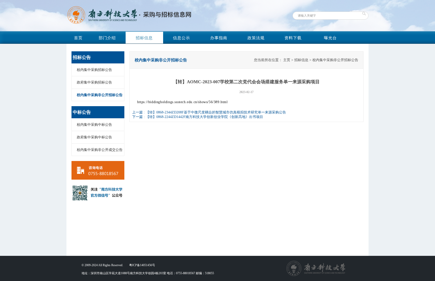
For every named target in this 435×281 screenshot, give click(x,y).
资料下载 (293, 38)
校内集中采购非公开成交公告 (100, 150)
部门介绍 (107, 38)
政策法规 (256, 38)
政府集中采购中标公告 (94, 137)
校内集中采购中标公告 (94, 125)
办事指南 (218, 38)
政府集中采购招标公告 (94, 82)
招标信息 (144, 38)
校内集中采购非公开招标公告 (100, 95)
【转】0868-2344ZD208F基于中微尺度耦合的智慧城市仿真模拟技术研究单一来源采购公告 (216, 112)
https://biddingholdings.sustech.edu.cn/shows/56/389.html (182, 102)
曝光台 (330, 38)
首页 (78, 38)
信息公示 (181, 38)
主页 (286, 60)
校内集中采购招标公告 (94, 70)
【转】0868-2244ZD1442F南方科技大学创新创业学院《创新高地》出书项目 (204, 117)
